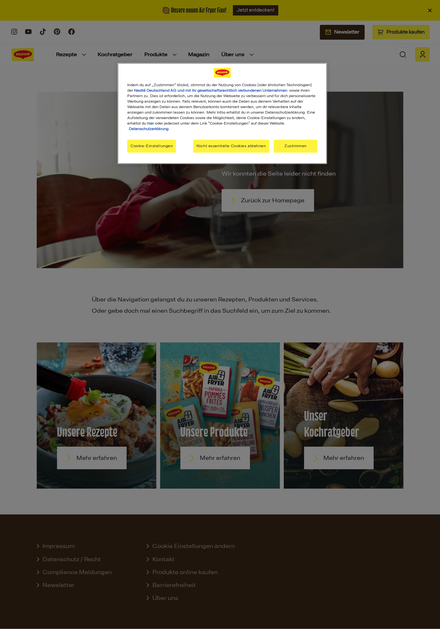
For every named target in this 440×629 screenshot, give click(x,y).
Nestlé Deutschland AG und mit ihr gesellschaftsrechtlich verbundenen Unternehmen (210, 90)
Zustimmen (295, 146)
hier (150, 123)
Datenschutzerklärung (148, 129)
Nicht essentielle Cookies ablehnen (231, 146)
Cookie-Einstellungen (151, 146)
